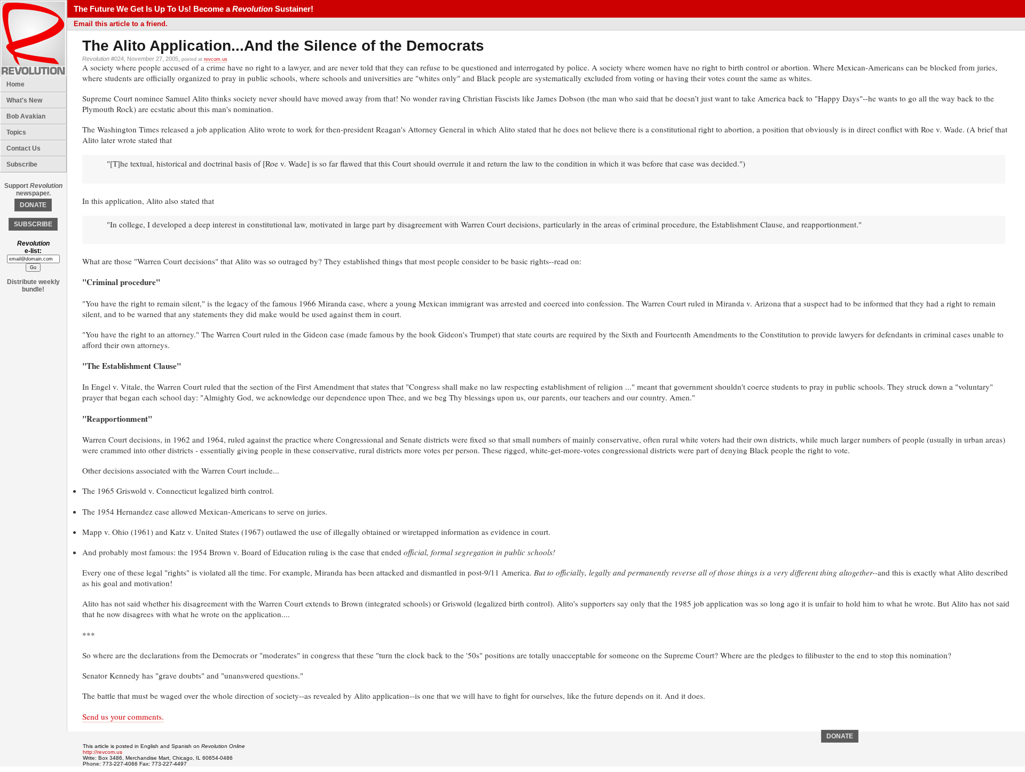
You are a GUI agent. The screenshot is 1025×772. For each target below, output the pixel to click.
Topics (16, 132)
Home (15, 84)
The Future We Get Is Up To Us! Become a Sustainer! (193, 8)
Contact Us (23, 148)
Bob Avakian (25, 116)
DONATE (33, 205)
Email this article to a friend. (121, 24)
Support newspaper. (33, 189)
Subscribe (21, 164)
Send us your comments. (123, 716)
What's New (24, 100)
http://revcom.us (102, 752)
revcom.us (215, 59)
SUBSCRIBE (33, 224)
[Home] (33, 74)
